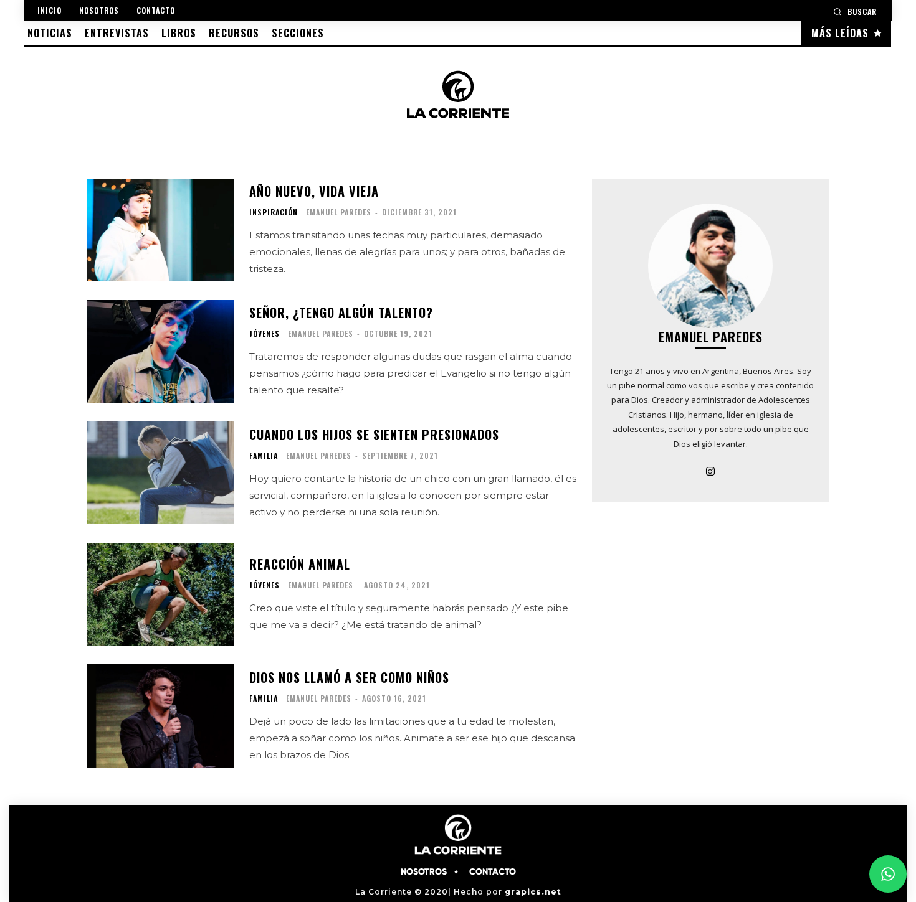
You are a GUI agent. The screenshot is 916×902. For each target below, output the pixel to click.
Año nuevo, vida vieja (314, 191)
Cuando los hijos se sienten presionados (374, 434)
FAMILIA (263, 455)
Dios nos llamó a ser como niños (349, 677)
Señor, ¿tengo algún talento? (341, 312)
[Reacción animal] (160, 594)
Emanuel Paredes (338, 212)
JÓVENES (264, 333)
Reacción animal (299, 564)
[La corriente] (458, 94)
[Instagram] (710, 470)
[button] (855, 11)
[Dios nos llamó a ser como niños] (160, 715)
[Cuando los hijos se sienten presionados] (160, 472)
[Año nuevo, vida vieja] (160, 230)
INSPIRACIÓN (273, 212)
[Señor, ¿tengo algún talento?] (160, 351)
